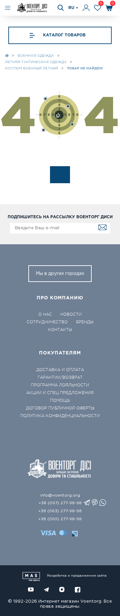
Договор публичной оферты (60, 408)
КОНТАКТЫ (60, 329)
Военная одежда (36, 55)
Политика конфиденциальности (60, 415)
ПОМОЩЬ (60, 400)
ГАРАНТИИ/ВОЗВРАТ (60, 377)
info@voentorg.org (60, 495)
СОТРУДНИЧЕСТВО (47, 322)
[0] (97, 8)
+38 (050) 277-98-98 (60, 519)
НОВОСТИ (71, 314)
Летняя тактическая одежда (36, 62)
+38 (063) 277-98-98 (60, 511)
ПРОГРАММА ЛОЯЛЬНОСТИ (60, 385)
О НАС (45, 314)
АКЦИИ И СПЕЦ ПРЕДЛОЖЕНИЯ (60, 392)
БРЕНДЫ (84, 322)
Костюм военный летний (31, 68)
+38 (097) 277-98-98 (60, 503)
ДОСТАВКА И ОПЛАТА (60, 369)
